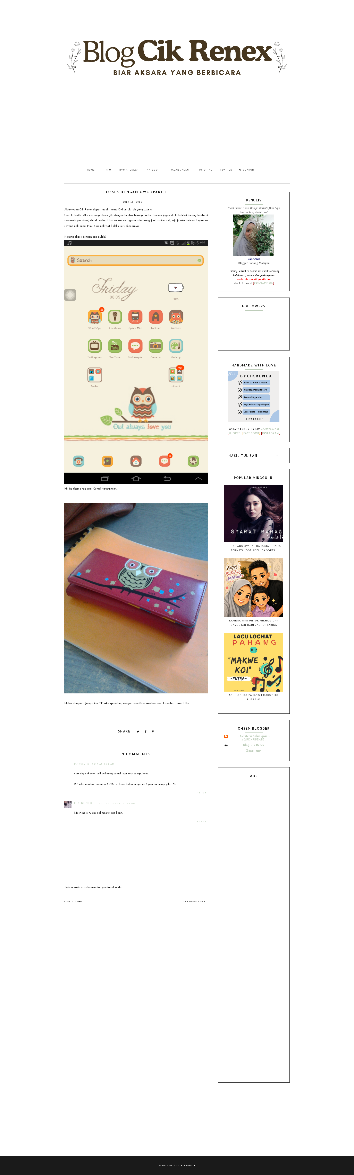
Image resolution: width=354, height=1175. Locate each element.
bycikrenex (128, 170)
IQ (76, 763)
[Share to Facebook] (146, 732)
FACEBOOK (251, 433)
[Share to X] (138, 732)
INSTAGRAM (270, 433)
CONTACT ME (263, 283)
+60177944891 (270, 429)
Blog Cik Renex (253, 745)
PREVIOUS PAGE (194, 901)
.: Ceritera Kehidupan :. (254, 736)
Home (91, 170)
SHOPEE (235, 433)
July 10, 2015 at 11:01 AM (117, 803)
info (108, 170)
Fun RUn (226, 170)
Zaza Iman (253, 751)
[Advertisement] (177, 124)
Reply (202, 792)
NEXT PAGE (74, 901)
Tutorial (205, 170)
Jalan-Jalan (180, 170)
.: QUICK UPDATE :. (254, 739)
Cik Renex (83, 803)
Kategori (154, 170)
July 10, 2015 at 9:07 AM (96, 764)
